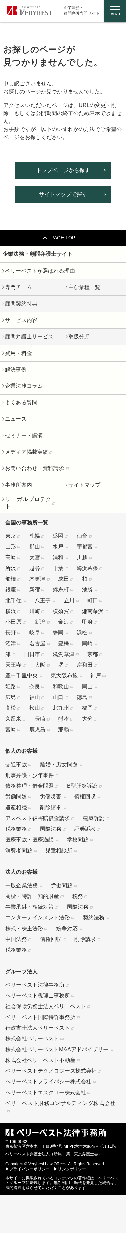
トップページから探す (63, 170)
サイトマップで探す (63, 194)
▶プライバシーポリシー (27, 1169)
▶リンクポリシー (70, 1169)
